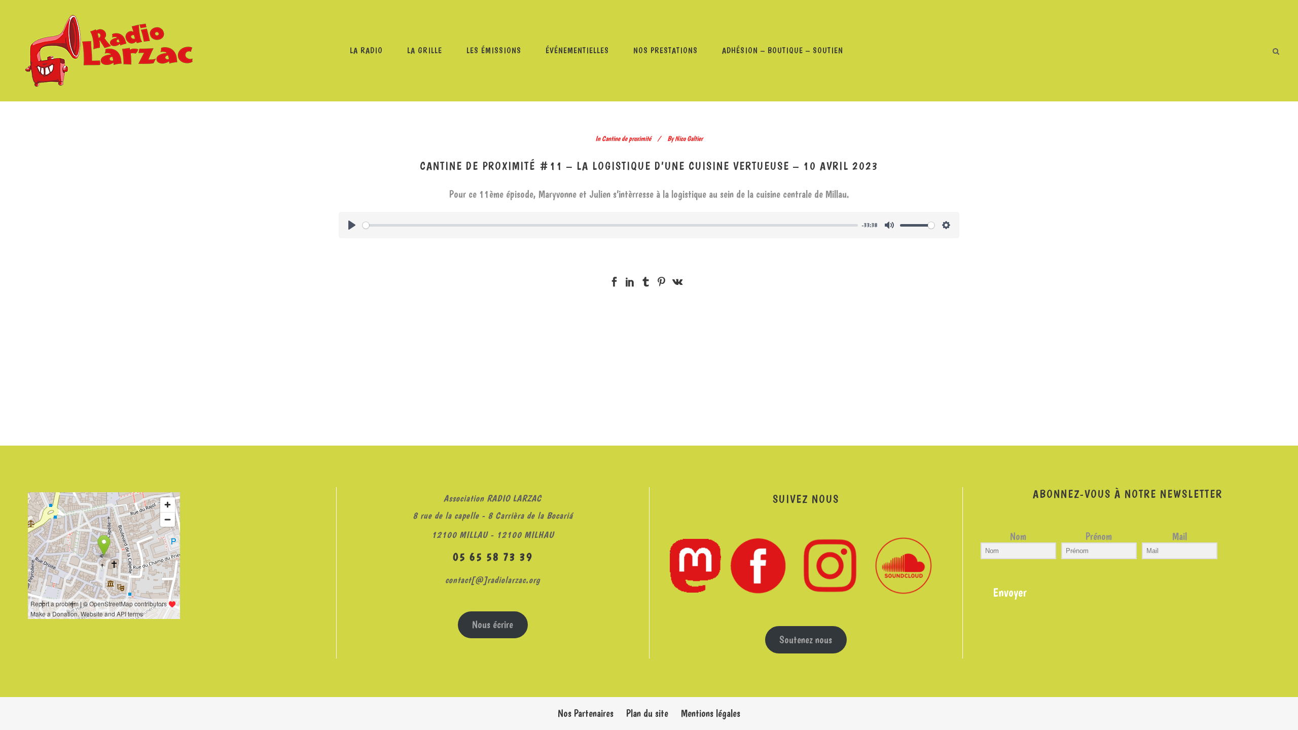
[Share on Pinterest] (661, 279)
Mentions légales (710, 713)
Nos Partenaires (586, 713)
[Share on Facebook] (614, 279)
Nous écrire (492, 624)
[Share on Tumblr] (646, 279)
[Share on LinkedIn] (630, 279)
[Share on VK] (677, 279)
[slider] (610, 225)
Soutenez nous (805, 640)
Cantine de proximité (626, 138)
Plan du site (647, 713)
